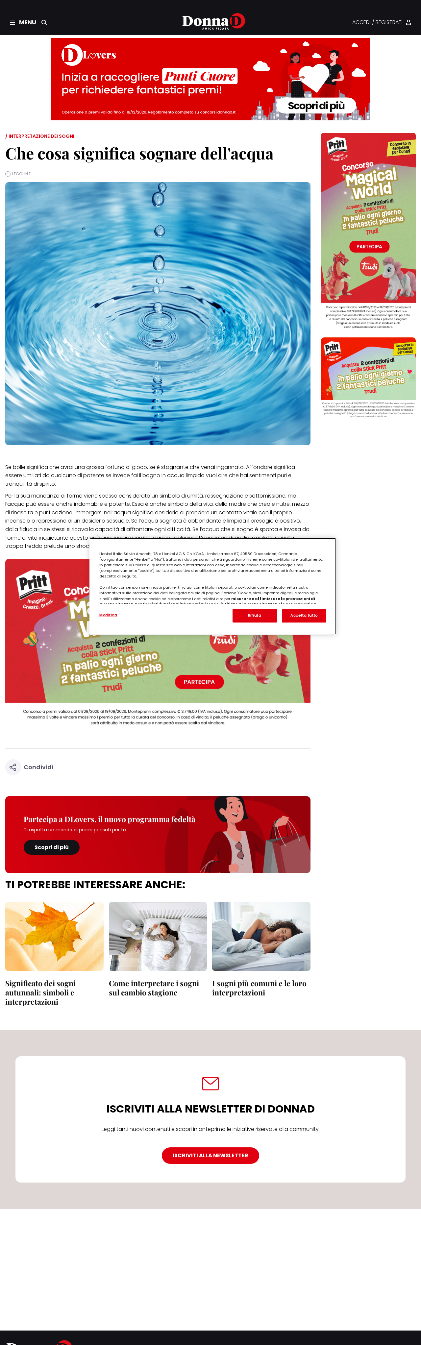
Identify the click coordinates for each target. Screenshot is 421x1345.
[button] (23, 22)
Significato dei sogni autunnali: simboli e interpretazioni (40, 992)
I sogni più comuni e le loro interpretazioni (259, 987)
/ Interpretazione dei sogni (39, 136)
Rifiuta (254, 615)
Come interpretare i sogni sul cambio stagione (154, 987)
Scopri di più (52, 847)
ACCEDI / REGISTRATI (377, 22)
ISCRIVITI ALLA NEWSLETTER (210, 1155)
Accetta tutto (303, 615)
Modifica (108, 615)
